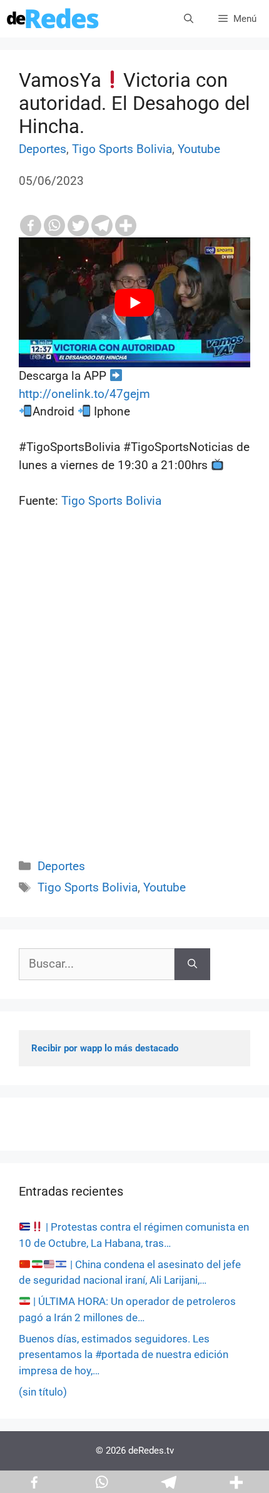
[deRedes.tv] (53, 18)
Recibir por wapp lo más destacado (104, 1048)
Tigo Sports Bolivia (122, 149)
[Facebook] (30, 225)
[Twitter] (78, 225)
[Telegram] (102, 225)
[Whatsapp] (54, 225)
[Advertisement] (134, 697)
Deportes (42, 149)
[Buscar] (192, 964)
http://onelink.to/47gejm (84, 394)
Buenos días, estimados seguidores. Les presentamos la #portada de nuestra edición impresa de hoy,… (123, 1354)
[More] (125, 225)
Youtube (199, 149)
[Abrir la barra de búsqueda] (188, 18)
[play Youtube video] (134, 302)
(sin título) (43, 1392)
